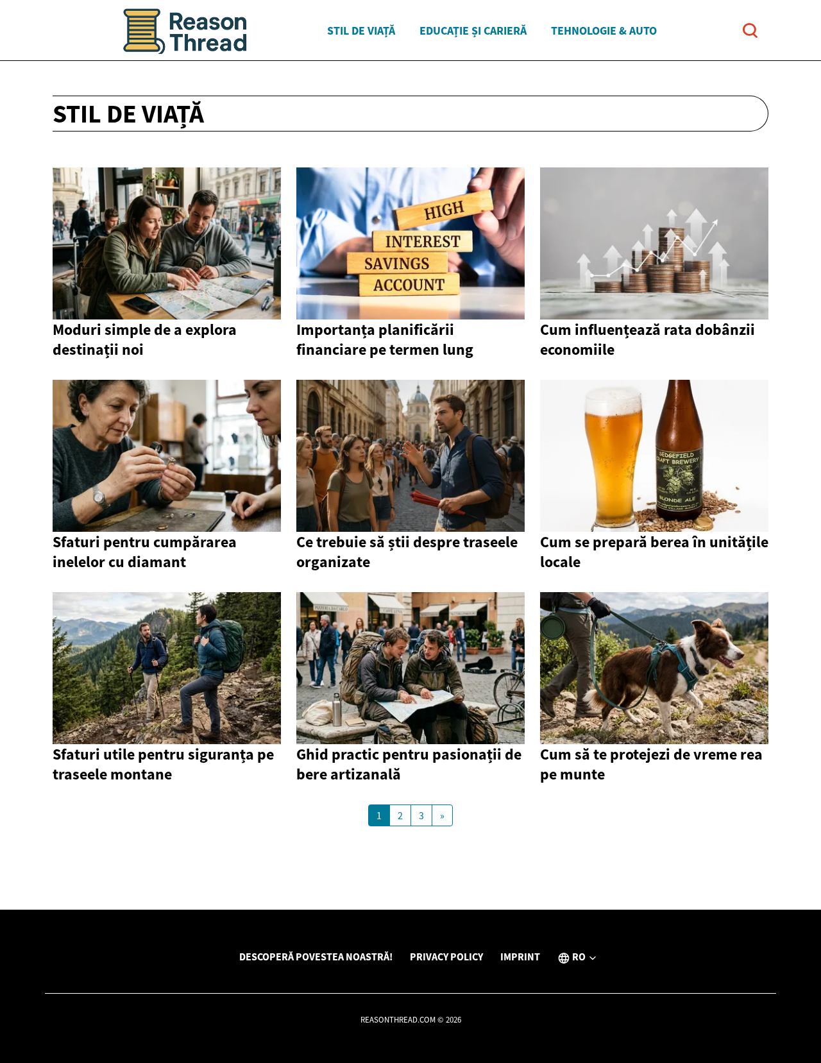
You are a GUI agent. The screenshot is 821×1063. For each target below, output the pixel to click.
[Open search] (750, 30)
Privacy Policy (446, 956)
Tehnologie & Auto (604, 30)
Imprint (520, 956)
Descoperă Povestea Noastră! (316, 956)
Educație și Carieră (473, 30)
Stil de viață (361, 30)
